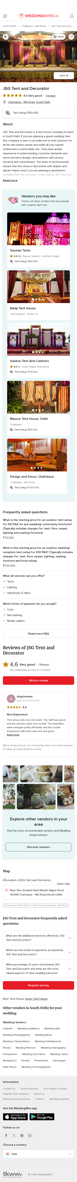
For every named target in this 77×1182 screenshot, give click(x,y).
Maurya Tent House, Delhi (29, 419)
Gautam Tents (20, 250)
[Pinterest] (22, 1135)
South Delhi (10, 26)
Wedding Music (43, 1034)
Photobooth (41, 1060)
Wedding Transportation (16, 1041)
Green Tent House (36, 999)
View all (63, 75)
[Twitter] (14, 1135)
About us (39, 1093)
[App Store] (15, 1119)
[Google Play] (41, 1119)
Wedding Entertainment (48, 1041)
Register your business (16, 1093)
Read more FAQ (38, 633)
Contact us (9, 1088)
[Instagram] (30, 1135)
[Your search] (6, 37)
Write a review (38, 680)
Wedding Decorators (33, 1054)
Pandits (25, 1060)
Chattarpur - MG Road (34, 26)
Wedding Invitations (29, 1028)
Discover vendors (38, 847)
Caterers (8, 1028)
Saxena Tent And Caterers (29, 361)
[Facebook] (6, 1135)
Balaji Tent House (23, 308)
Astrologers (59, 1060)
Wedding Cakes (59, 1054)
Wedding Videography (53, 1047)
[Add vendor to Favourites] (71, 37)
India (14, 1153)
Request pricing (38, 985)
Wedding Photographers (16, 1034)
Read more (10, 180)
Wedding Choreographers (36, 1066)
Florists (7, 1047)
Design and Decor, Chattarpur (32, 477)
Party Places (10, 1066)
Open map (63, 884)
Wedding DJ (9, 1060)
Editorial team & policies (16, 1098)
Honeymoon (10, 1054)
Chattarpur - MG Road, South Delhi (29, 102)
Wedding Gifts (52, 1028)
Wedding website (59, 1098)
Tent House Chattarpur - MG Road (50, 905)
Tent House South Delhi (16, 905)
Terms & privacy (29, 1088)
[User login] (72, 16)
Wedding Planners (26, 1047)
